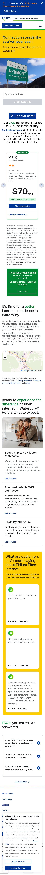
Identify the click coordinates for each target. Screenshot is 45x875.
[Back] (3, 185)
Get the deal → (10, 11)
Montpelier (12, 383)
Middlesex (28, 381)
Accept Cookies (18, 868)
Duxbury (20, 381)
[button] (5, 354)
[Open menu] (40, 25)
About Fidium (7, 794)
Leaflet (24, 371)
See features (10, 479)
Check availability (12, 25)
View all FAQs (21, 782)
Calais (27, 383)
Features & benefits (17, 215)
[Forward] (41, 185)
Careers (5, 805)
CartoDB (32, 371)
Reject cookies (18, 861)
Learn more (23, 291)
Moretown (37, 381)
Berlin (19, 383)
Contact (5, 810)
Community (7, 799)
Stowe (4, 383)
